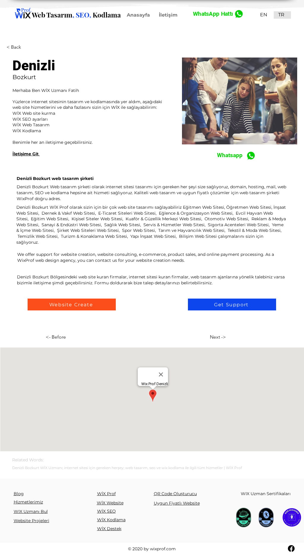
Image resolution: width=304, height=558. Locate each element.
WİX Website (110, 503)
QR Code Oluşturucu (175, 493)
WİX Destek (109, 528)
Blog (19, 493)
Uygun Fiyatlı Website (177, 503)
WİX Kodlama (111, 519)
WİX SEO (106, 511)
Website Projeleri (31, 520)
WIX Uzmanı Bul (31, 511)
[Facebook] (291, 548)
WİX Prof (106, 493)
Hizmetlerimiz (28, 502)
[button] (72, 304)
